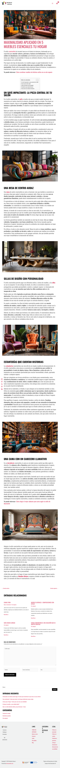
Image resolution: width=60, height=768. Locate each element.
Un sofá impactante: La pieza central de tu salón (30, 82)
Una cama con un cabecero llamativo (28, 88)
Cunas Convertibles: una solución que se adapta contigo (43, 623)
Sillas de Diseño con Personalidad (27, 85)
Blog (33, 742)
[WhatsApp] (2, 379)
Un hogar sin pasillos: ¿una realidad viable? (11, 704)
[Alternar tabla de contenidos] (36, 80)
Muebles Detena (23, 576)
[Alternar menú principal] (52, 3)
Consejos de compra (6, 713)
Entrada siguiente (54, 588)
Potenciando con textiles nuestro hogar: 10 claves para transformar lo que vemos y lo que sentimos (22, 696)
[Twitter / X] (2, 384)
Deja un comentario (7, 604)
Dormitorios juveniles (7, 716)
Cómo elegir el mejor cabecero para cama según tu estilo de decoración (27, 502)
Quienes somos (35, 734)
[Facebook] (2, 381)
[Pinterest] (2, 386)
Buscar (4, 687)
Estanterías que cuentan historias (27, 87)
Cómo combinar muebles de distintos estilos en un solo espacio (34, 72)
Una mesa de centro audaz (26, 83)
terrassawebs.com (9, 763)
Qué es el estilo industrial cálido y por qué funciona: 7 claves (14, 707)
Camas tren (7, 602)
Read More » (6, 614)
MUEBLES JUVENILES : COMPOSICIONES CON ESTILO (42, 603)
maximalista (12, 51)
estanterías (9, 366)
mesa (8, 192)
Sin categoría (14, 604)
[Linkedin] (2, 389)
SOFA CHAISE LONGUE (9, 623)
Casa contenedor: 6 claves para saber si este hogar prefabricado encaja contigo (18, 699)
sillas (53, 282)
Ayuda (33, 738)
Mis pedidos (34, 740)
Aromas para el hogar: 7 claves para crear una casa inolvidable (15, 701)
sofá (20, 99)
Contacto (33, 736)
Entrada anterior (5, 588)
